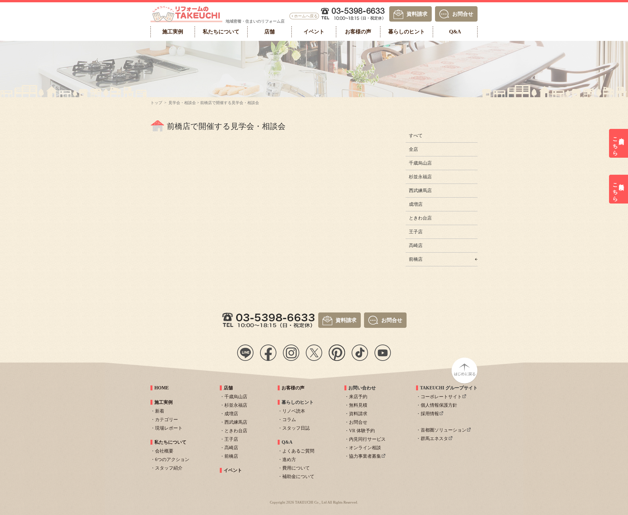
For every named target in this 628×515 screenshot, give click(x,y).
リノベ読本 (293, 411)
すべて (416, 135)
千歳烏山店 (420, 163)
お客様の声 (293, 387)
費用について (296, 468)
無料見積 (358, 405)
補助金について (298, 476)
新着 (159, 411)
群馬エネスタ (434, 438)
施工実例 (163, 402)
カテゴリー (166, 419)
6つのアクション (172, 459)
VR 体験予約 (362, 430)
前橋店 (416, 259)
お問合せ (462, 13)
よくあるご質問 (298, 451)
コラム (289, 419)
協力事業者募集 (365, 456)
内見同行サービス (367, 439)
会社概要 (164, 451)
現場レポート (169, 428)
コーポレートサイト (441, 396)
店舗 (228, 387)
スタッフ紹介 (169, 468)
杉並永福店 (420, 176)
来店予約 (358, 396)
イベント (233, 470)
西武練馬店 (420, 190)
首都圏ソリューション (443, 430)
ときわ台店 (420, 218)
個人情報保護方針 (439, 405)
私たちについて (170, 442)
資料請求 (417, 13)
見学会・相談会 (182, 102)
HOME (161, 387)
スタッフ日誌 (296, 428)
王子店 (416, 231)
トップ (156, 102)
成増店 (416, 204)
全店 (413, 149)
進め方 (289, 459)
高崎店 (416, 245)
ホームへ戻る (306, 16)
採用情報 (430, 413)
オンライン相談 (365, 447)
